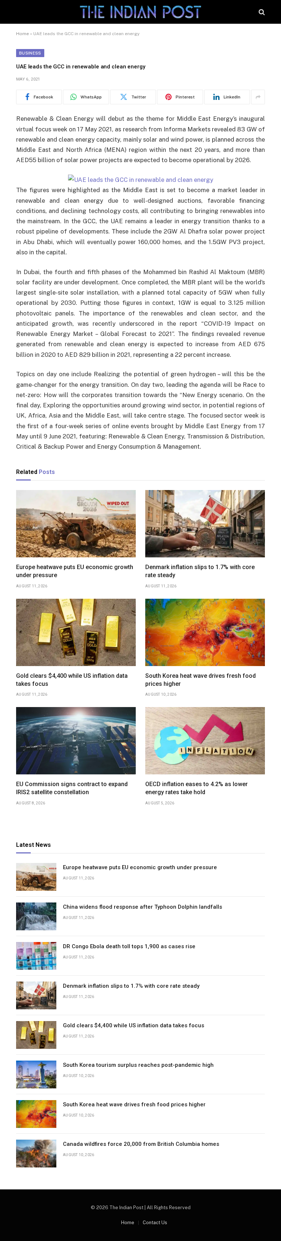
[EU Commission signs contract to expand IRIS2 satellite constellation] (76, 740)
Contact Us (155, 1222)
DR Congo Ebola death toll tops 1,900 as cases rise (129, 946)
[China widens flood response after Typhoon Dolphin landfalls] (36, 916)
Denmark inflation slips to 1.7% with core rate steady (200, 571)
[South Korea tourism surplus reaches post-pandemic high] (36, 1074)
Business (30, 53)
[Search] (261, 12)
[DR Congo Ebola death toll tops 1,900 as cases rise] (36, 956)
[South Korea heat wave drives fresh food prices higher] (205, 632)
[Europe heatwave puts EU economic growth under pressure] (76, 523)
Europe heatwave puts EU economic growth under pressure (74, 571)
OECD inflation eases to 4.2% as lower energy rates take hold (196, 788)
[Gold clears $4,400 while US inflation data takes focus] (76, 632)
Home (22, 33)
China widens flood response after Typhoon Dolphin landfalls (142, 907)
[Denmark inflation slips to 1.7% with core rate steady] (205, 523)
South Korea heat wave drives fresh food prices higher (200, 679)
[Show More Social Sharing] (258, 97)
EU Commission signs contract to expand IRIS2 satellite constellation (72, 788)
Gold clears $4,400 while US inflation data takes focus (72, 679)
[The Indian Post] (140, 12)
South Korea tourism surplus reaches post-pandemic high (138, 1065)
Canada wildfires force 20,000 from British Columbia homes (141, 1144)
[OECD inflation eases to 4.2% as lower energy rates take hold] (205, 740)
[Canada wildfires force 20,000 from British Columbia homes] (36, 1153)
